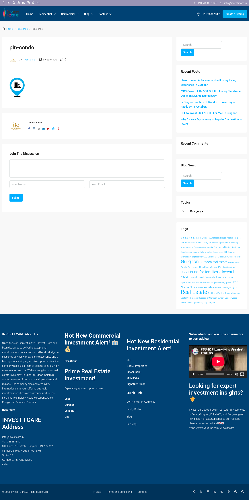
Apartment (231, 238)
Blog (87, 14)
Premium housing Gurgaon (225, 287)
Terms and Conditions (119, 491)
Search (187, 52)
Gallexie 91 (212, 257)
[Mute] (236, 374)
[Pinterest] (229, 491)
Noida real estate (201, 287)
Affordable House (218, 238)
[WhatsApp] (236, 491)
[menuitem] (209, 14)
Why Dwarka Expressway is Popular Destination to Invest (211, 122)
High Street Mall (229, 267)
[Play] (194, 374)
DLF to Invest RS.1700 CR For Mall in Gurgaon (209, 113)
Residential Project (216, 293)
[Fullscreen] (242, 374)
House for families (203, 272)
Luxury (221, 277)
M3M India (133, 378)
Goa (67, 416)
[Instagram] (209, 491)
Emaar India (134, 372)
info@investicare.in (13, 437)
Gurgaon (190, 261)
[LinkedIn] (216, 491)
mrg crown (216, 283)
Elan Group (71, 361)
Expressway (197, 257)
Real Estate (194, 292)
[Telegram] (243, 491)
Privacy (97, 491)
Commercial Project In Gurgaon (228, 247)
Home (29, 14)
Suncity (221, 298)
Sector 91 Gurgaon (189, 298)
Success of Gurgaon (208, 298)
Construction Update (190, 252)
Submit (16, 197)
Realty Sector (134, 409)
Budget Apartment (220, 242)
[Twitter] (202, 491)
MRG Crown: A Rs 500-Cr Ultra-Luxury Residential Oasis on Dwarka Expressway (211, 93)
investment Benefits (202, 277)
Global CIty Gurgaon (227, 257)
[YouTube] (223, 491)
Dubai (68, 398)
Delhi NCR (70, 410)
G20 (205, 257)
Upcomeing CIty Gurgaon (204, 303)
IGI (220, 272)
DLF (225, 252)
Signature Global (136, 384)
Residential (45, 14)
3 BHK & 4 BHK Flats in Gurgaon (195, 238)
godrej (239, 257)
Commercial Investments (141, 401)
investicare (28, 59)
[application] (218, 361)
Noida (185, 287)
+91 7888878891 (12, 441)
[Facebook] (195, 491)
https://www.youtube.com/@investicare (211, 427)
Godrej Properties (137, 366)
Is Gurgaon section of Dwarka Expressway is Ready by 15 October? (208, 104)
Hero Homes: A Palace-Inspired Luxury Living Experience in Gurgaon (208, 82)
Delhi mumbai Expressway (211, 252)
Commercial (68, 14)
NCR (235, 282)
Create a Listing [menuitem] (234, 14)
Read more (8, 409)
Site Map (132, 424)
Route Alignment (232, 293)
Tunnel (189, 303)
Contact (103, 14)
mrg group (226, 283)
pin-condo (22, 28)
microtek (206, 283)
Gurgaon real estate (213, 262)
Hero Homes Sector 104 (210, 267)
